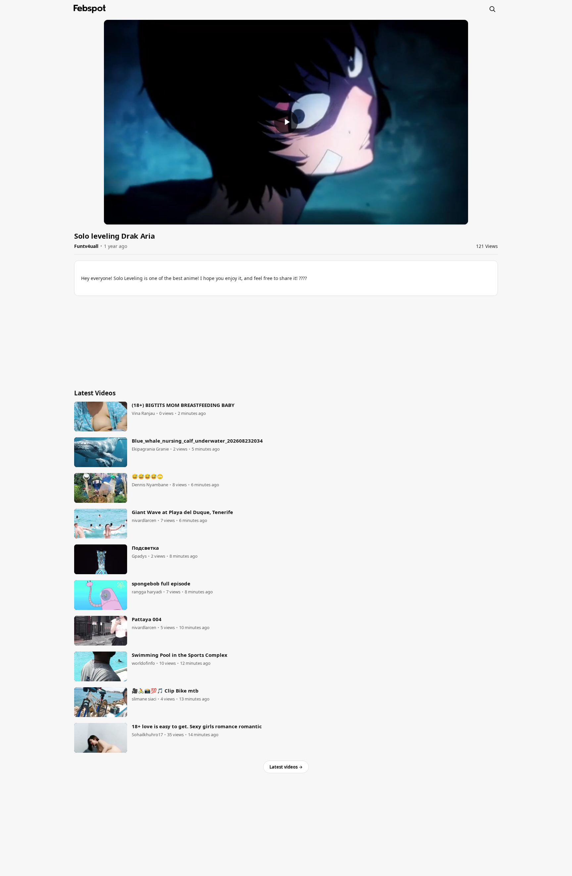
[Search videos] (492, 9)
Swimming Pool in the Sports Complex (179, 655)
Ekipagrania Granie (150, 449)
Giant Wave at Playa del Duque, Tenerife (182, 512)
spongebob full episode (161, 583)
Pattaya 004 (147, 619)
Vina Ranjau (143, 413)
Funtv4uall (86, 246)
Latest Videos (95, 393)
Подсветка (145, 547)
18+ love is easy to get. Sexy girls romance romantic (197, 726)
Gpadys (139, 556)
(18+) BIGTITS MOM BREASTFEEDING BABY (183, 405)
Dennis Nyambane (150, 485)
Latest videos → (286, 767)
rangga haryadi (147, 592)
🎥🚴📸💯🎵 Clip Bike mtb (165, 690)
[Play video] (286, 122)
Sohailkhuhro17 (147, 734)
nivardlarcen (144, 520)
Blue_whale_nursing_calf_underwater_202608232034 (197, 440)
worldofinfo (143, 663)
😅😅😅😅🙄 (147, 476)
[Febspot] (89, 9)
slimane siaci (144, 699)
